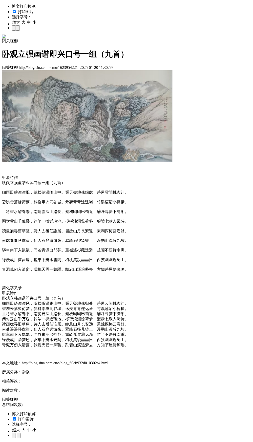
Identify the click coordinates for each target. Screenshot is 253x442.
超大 (16, 22)
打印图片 (25, 12)
